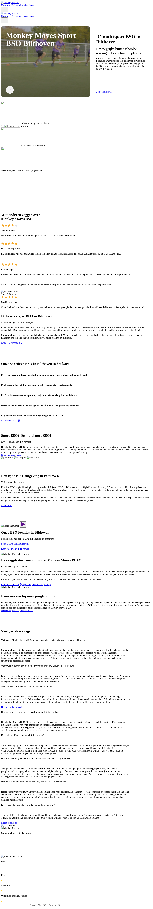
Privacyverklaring (71, 905)
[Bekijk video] (10, 90)
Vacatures (7, 901)
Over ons (5, 5)
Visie (25, 5)
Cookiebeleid (84, 905)
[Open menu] (4, 9)
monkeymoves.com (116, 905)
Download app (9, 880)
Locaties (6, 870)
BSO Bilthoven (9, 867)
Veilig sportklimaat (98, 905)
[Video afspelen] (23, 524)
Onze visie (7, 891)
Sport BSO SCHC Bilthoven (13, 841)
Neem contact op (14, 850)
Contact (32, 5)
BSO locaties (16, 5)
